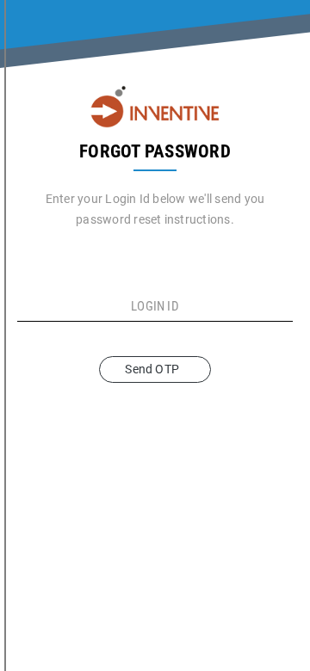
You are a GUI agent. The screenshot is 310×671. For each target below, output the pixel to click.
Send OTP (154, 369)
